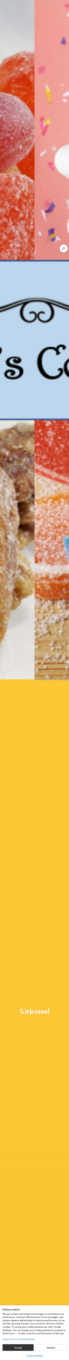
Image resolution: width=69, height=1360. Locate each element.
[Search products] (64, 248)
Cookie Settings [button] (34, 1355)
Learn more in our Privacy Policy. (19, 1339)
